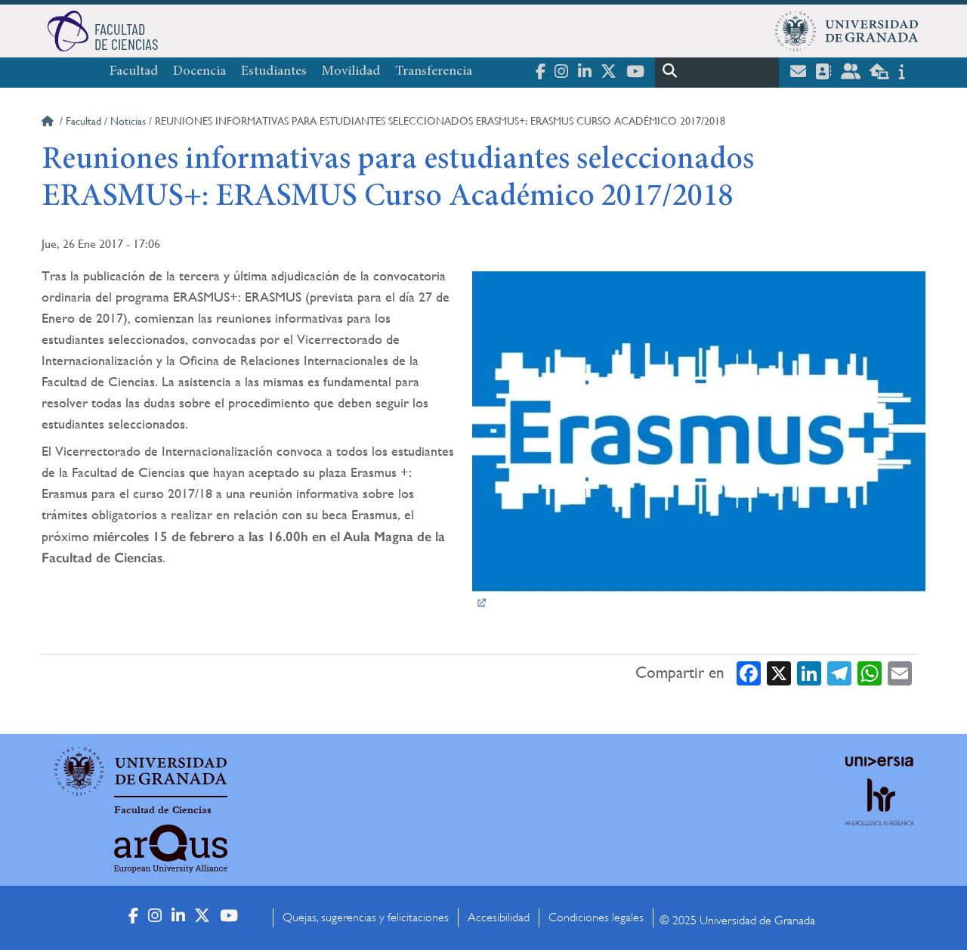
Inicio (49, 123)
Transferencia (433, 72)
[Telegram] (839, 673)
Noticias (128, 121)
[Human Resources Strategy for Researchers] (879, 815)
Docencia (199, 72)
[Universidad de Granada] (846, 31)
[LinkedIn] (809, 673)
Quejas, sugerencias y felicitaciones (366, 917)
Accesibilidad (499, 917)
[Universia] (879, 761)
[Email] (900, 673)
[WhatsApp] (869, 673)
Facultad (134, 72)
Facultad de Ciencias (163, 810)
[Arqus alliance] (170, 849)
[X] (779, 673)
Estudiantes (274, 72)
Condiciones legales (596, 917)
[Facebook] (749, 673)
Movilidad (351, 72)
